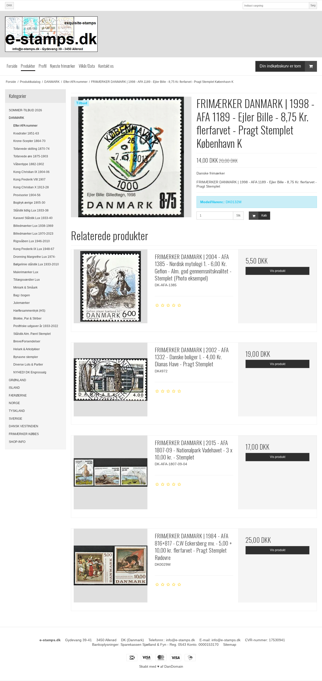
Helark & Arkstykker (26, 349)
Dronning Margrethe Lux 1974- (34, 257)
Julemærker (21, 303)
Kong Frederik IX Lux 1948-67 (33, 249)
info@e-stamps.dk (180, 640)
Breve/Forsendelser (26, 341)
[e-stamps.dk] (161, 34)
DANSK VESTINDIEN (23, 426)
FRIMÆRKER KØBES (24, 434)
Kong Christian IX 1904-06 (31, 172)
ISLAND (14, 387)
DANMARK (16, 118)
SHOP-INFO (17, 442)
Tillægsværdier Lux (26, 279)
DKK (9, 5)
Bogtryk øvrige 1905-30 (29, 202)
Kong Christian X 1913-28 (31, 187)
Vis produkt (277, 271)
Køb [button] (264, 215)
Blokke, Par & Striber (27, 318)
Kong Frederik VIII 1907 (29, 179)
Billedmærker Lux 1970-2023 (33, 233)
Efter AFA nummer (25, 125)
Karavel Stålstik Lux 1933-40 (33, 218)
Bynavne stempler (25, 357)
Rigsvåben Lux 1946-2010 (31, 241)
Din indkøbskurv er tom (280, 66)
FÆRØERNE (18, 395)
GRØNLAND (17, 380)
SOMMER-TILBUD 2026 (25, 110)
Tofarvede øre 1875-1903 (30, 156)
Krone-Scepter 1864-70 (29, 141)
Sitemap (229, 644)
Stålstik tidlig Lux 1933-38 (31, 210)
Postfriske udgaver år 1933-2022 (35, 326)
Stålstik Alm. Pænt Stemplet (32, 334)
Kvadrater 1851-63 (26, 133)
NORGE (14, 403)
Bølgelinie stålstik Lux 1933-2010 (36, 264)
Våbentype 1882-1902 (28, 164)
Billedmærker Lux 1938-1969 (33, 226)
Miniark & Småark (25, 287)
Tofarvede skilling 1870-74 (31, 149)
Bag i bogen (21, 295)
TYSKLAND (17, 411)
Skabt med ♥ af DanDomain (161, 666)
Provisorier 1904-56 (27, 195)
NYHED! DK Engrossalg (29, 372)
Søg (312, 5)
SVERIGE (15, 418)
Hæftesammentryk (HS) (29, 310)
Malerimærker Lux (25, 272)
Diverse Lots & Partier (28, 364)
